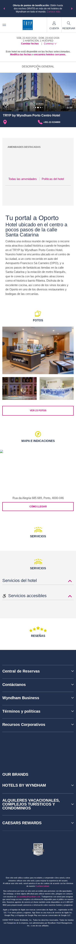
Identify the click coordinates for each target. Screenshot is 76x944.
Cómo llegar (38, 506)
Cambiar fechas (30, 43)
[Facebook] (21, 749)
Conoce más (53, 11)
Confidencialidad (42, 886)
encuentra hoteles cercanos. (50, 54)
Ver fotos (38, 410)
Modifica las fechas (21, 54)
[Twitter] (38, 749)
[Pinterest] (56, 749)
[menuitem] (4, 25)
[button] (4, 8)
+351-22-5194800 (51, 122)
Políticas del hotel (53, 179)
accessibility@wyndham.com (28, 897)
